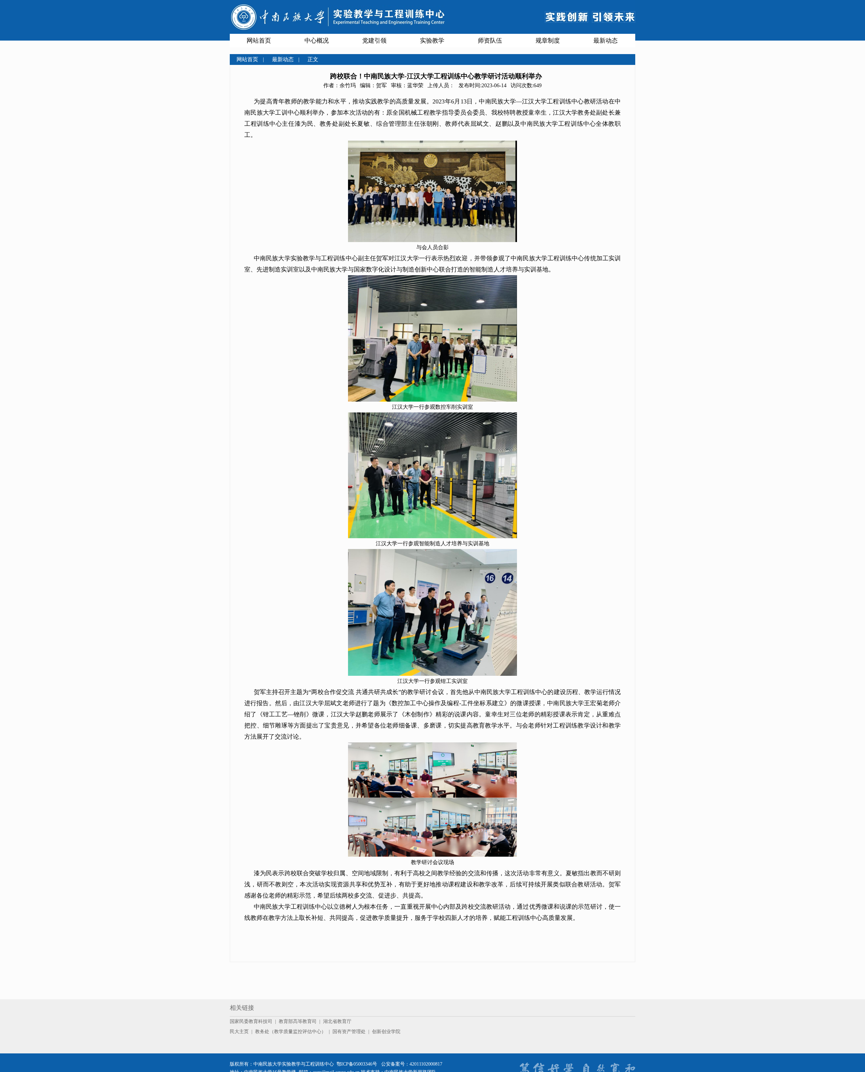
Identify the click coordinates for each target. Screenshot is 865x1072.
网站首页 (259, 40)
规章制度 (548, 40)
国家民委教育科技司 (251, 1021)
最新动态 (605, 40)
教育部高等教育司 (298, 1021)
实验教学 (432, 40)
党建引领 (374, 40)
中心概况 (316, 40)
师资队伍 (490, 40)
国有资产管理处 (349, 1031)
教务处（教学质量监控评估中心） (290, 1031)
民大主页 (239, 1031)
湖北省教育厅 (337, 1021)
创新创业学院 (386, 1031)
